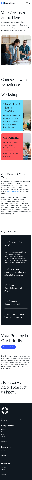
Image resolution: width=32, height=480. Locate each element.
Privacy (3, 436)
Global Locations (5, 431)
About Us (3, 429)
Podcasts (3, 474)
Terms (2, 434)
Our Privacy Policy (8, 347)
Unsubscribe (4, 457)
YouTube (3, 472)
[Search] (30, 2)
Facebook (3, 467)
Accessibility (4, 441)
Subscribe (3, 455)
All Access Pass (13, 191)
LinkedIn (3, 469)
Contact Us (3, 453)
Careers (3, 450)
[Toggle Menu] (27, 3)
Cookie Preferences (5, 439)
